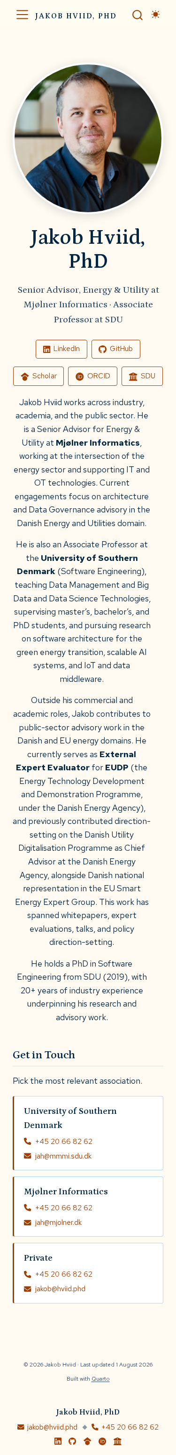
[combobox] (138, 14)
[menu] (23, 15)
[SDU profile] (118, 1442)
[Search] (137, 14)
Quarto (101, 1379)
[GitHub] (72, 1442)
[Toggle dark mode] (156, 15)
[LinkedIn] (57, 1442)
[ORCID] (103, 1442)
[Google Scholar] (88, 1442)
